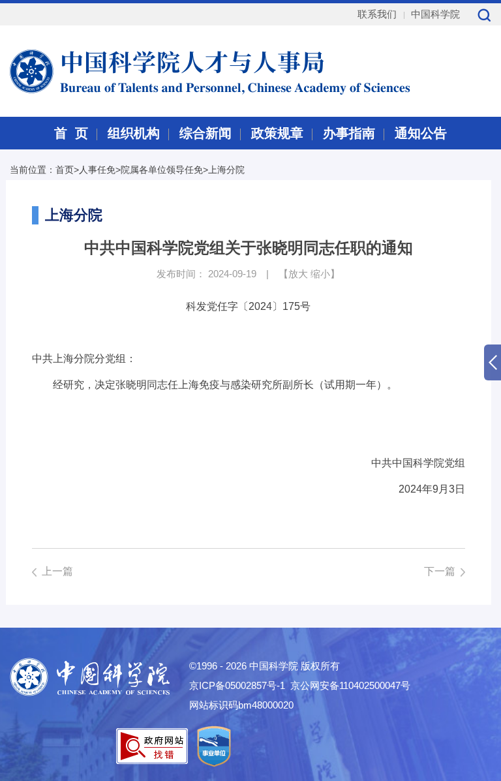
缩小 (320, 273)
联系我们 (377, 14)
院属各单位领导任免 (162, 169)
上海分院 (226, 169)
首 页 (71, 133)
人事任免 (97, 169)
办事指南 (349, 133)
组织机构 (134, 133)
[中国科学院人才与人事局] (178, 70)
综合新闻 (205, 133)
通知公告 (421, 133)
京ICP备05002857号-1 (237, 685)
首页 (64, 169)
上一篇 (57, 571)
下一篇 (439, 571)
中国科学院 (435, 14)
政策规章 (277, 133)
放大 (298, 273)
